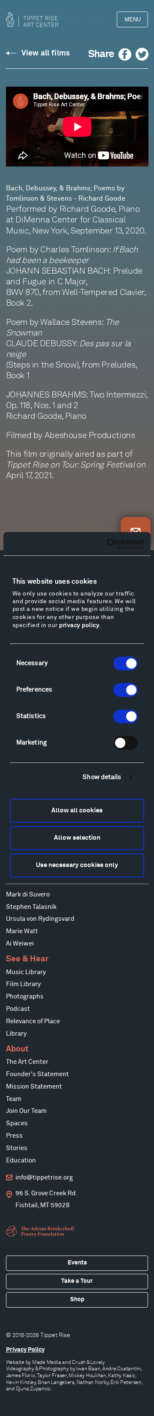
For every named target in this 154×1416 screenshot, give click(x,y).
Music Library (26, 972)
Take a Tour (77, 1281)
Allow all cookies (77, 810)
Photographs (25, 996)
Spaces (17, 1123)
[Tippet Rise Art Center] (32, 19)
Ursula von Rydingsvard (40, 919)
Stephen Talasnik (31, 907)
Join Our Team (26, 1111)
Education (21, 1160)
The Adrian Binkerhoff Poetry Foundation (41, 1231)
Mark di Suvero (28, 894)
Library (16, 1034)
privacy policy (79, 625)
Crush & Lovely (88, 1362)
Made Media (46, 1362)
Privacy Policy (25, 1350)
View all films (45, 53)
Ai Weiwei (20, 943)
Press (14, 1136)
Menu (132, 19)
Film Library (23, 984)
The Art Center (27, 1062)
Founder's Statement (37, 1074)
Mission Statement (34, 1086)
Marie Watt (22, 931)
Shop (77, 1299)
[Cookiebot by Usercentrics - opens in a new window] (108, 543)
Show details (102, 777)
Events (77, 1263)
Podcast (18, 1009)
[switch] (125, 690)
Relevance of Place (33, 1021)
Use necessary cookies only (77, 865)
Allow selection (77, 838)
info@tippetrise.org (44, 1177)
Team (13, 1099)
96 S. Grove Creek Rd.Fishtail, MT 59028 (46, 1199)
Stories (16, 1148)
